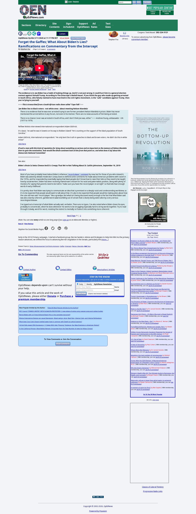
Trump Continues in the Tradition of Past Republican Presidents (152, 278)
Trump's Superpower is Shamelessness (144, 296)
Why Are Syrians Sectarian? (140, 368)
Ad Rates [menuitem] (94, 25)
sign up (66, 220)
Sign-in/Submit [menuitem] (68, 25)
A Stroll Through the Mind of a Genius (144, 266)
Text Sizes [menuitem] (108, 25)
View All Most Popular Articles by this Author (63, 308)
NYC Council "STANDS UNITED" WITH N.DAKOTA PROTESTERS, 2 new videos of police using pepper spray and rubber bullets (61, 311)
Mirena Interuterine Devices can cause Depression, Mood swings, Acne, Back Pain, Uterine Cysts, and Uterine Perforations (60, 318)
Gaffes (62, 246)
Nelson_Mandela (77, 246)
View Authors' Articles (106, 269)
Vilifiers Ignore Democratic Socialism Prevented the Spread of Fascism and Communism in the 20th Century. (151, 333)
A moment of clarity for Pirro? (141, 388)
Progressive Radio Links (152, 491)
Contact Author (29, 269)
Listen (62, 33)
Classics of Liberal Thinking (152, 487)
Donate (51, 296)
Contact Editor (66, 269)
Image (25, 89)
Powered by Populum (98, 511)
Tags (87, 246)
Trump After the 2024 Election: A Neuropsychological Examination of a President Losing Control (148, 361)
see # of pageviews (140, 244)
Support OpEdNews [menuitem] (82, 25)
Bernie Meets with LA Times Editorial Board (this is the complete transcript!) (44, 315)
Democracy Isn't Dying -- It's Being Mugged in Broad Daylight (152, 314)
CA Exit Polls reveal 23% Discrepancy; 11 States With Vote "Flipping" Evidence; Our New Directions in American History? (59, 325)
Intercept (68, 246)
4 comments (51, 49)
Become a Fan (124, 36)
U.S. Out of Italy (136, 339)
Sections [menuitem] (26, 25)
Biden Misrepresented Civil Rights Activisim (44, 246)
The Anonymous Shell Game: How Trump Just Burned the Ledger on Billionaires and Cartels (150, 290)
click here (22, 144)
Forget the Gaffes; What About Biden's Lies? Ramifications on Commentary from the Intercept (58, 44)
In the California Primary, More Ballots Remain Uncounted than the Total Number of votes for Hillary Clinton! (56, 329)
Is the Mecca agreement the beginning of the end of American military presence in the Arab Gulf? (152, 254)
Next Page (71, 215)
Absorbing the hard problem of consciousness (146, 355)
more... (105, 239)
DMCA (53, 89)
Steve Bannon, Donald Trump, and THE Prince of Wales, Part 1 (152, 260)
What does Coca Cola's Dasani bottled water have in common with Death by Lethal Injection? (50, 322)
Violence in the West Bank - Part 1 (142, 321)
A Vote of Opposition (138, 345)
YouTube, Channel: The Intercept (38, 89)
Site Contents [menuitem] (54, 25)
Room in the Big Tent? (138, 309)
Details (49, 89)
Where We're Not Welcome (140, 350)
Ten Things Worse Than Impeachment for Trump (147, 248)
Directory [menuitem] (40, 25)
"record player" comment (78, 174)
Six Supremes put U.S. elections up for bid (145, 284)
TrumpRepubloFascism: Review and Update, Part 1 (148, 327)
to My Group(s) (24, 250)
